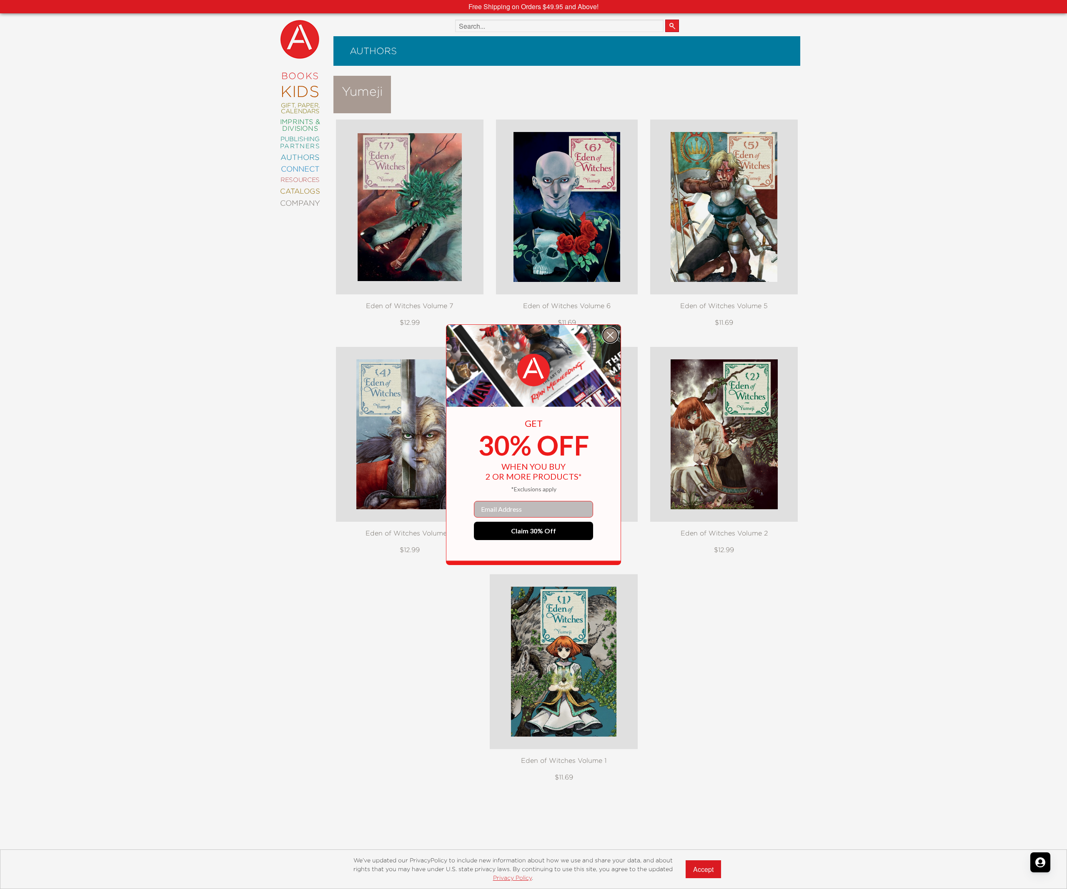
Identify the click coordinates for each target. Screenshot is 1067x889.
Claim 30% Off (533, 531)
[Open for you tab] (1040, 862)
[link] (533, 370)
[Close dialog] (610, 335)
